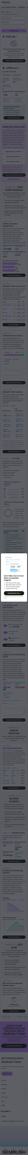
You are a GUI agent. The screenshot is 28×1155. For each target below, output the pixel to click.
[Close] (25, 555)
